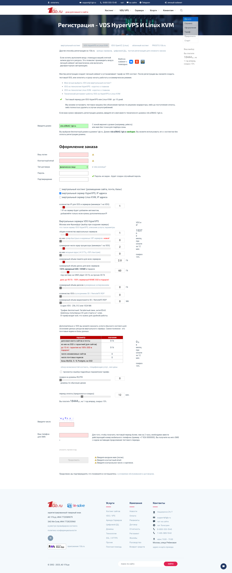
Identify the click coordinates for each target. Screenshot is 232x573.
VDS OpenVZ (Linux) (120, 45)
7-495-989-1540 (164, 533)
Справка (188, 23)
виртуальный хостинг (70, 45)
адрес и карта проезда (163, 547)
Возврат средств (137, 547)
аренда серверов (104, 51)
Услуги (153, 10)
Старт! (187, 41)
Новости (133, 511)
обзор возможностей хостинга (74, 367)
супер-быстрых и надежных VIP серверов (84, 238)
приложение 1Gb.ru (76, 546)
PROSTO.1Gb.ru (159, 45)
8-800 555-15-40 (110, 2)
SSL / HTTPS (112, 538)
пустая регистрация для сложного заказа (147, 51)
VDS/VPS (124, 10)
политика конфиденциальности (62, 530)
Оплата (133, 516)
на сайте (133, 2)
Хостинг (109, 10)
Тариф (187, 32)
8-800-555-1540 (164, 529)
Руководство (135, 542)
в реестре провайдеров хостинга (62, 526)
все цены (113, 367)
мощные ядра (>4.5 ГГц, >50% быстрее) (82, 252)
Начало (188, 19)
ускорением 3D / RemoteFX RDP (90, 293)
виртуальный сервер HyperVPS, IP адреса (84, 193)
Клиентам (168, 10)
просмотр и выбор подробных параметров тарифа (85, 372)
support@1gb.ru (89, 2)
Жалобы (133, 538)
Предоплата (190, 36)
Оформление (190, 28)
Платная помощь (114, 547)
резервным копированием (97, 285)
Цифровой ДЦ (112, 524)
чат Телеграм (163, 525)
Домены (110, 529)
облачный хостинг (140, 45)
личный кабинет (174, 2)
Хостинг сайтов (113, 511)
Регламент (134, 533)
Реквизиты (134, 520)
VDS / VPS (110, 516)
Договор (133, 524)
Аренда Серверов (114, 520)
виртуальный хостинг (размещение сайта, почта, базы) (92, 189)
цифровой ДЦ (120, 51)
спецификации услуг (99, 367)
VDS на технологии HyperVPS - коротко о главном (86, 86)
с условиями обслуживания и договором (135, 474)
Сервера (139, 10)
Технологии (111, 533)
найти (171, 564)
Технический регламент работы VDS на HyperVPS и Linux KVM (92, 94)
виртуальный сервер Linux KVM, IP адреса (84, 197)
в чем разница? (99, 167)
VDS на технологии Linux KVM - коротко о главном (87, 90)
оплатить (55, 2)
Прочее (109, 542)
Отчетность (135, 529)
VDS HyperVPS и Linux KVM (96, 45)
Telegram (146, 2)
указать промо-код (68, 450)
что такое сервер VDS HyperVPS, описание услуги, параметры (87, 227)
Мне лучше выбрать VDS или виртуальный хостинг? (87, 83)
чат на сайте (163, 521)
